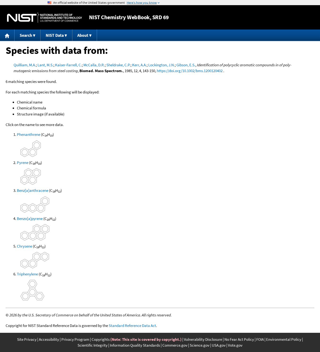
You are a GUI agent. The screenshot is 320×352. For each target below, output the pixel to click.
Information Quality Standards (135, 345)
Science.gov (199, 345)
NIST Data (55, 35)
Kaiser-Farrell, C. (68, 64)
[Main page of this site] (7, 35)
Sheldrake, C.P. (118, 64)
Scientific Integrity (93, 345)
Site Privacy (27, 339)
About (82, 35)
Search (26, 35)
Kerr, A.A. (139, 64)
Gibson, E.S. (185, 64)
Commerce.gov (174, 345)
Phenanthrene (28, 134)
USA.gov (219, 345)
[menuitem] (7, 35)
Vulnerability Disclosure (203, 339)
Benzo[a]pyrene (30, 218)
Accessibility (49, 339)
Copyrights (101, 339)
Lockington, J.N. (161, 64)
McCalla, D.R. (94, 64)
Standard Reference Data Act (132, 325)
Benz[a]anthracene (32, 190)
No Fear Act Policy (239, 339)
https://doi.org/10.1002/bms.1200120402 (190, 70)
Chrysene (24, 246)
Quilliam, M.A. (25, 64)
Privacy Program (75, 339)
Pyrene (22, 162)
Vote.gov (235, 345)
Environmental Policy (283, 339)
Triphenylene (27, 274)
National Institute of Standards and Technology (44, 17)
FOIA (260, 339)
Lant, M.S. (45, 64)
